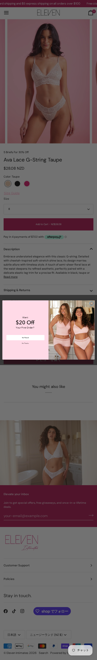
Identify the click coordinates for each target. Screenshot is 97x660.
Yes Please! (25, 337)
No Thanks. (25, 343)
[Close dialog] (92, 303)
